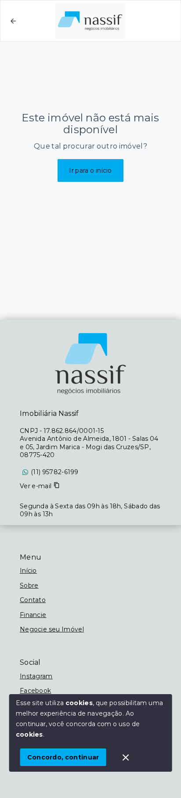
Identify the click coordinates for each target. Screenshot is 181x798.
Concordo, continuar (63, 757)
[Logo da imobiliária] (90, 363)
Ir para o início (90, 170)
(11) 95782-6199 (55, 472)
